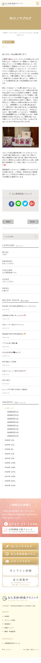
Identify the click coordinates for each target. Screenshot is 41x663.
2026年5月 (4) (12, 422)
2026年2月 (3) (12, 432)
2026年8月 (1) (12, 412)
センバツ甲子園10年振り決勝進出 (15, 389)
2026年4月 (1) (12, 425)
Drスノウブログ (20, 33)
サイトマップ (7, 649)
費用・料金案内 (10, 631)
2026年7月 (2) (12, 415)
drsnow (8, 42)
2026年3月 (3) (12, 429)
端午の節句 (6, 380)
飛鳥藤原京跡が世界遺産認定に (13, 334)
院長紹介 (8, 624)
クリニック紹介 (10, 620)
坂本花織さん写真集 (9, 362)
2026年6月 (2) (12, 418)
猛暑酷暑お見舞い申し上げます (13, 315)
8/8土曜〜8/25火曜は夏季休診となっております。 (20, 306)
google (32, 203)
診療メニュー (9, 628)
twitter (25, 203)
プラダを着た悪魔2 (9, 343)
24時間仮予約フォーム (12, 643)
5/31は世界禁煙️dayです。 (12, 352)
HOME (5, 33)
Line (18, 203)
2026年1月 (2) (12, 436)
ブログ (11, 33)
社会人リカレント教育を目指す (13, 371)
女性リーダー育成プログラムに (13, 324)
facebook (11, 204)
